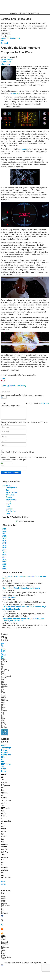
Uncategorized (11, 487)
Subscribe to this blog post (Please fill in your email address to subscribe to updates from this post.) (23, 458)
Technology (5, 385)
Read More (5, 732)
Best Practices (11, 511)
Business (9, 509)
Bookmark (4, 43)
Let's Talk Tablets (9, 597)
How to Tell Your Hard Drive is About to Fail (3, 650)
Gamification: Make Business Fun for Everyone (21, 588)
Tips (7, 490)
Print (2, 40)
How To (9, 504)
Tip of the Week (12, 492)
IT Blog (8, 502)
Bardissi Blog (7, 485)
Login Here (45, 403)
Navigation (5, 33)
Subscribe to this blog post (10, 38)
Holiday (23, 385)
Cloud (8, 506)
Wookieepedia (15, 93)
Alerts (8, 513)
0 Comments (5, 64)
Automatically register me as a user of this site (18, 452)
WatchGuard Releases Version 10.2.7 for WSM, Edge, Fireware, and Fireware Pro (23, 619)
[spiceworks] (2, 929)
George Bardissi (7, 59)
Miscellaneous (6, 61)
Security (9, 497)
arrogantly (22, 149)
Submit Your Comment (10, 472)
